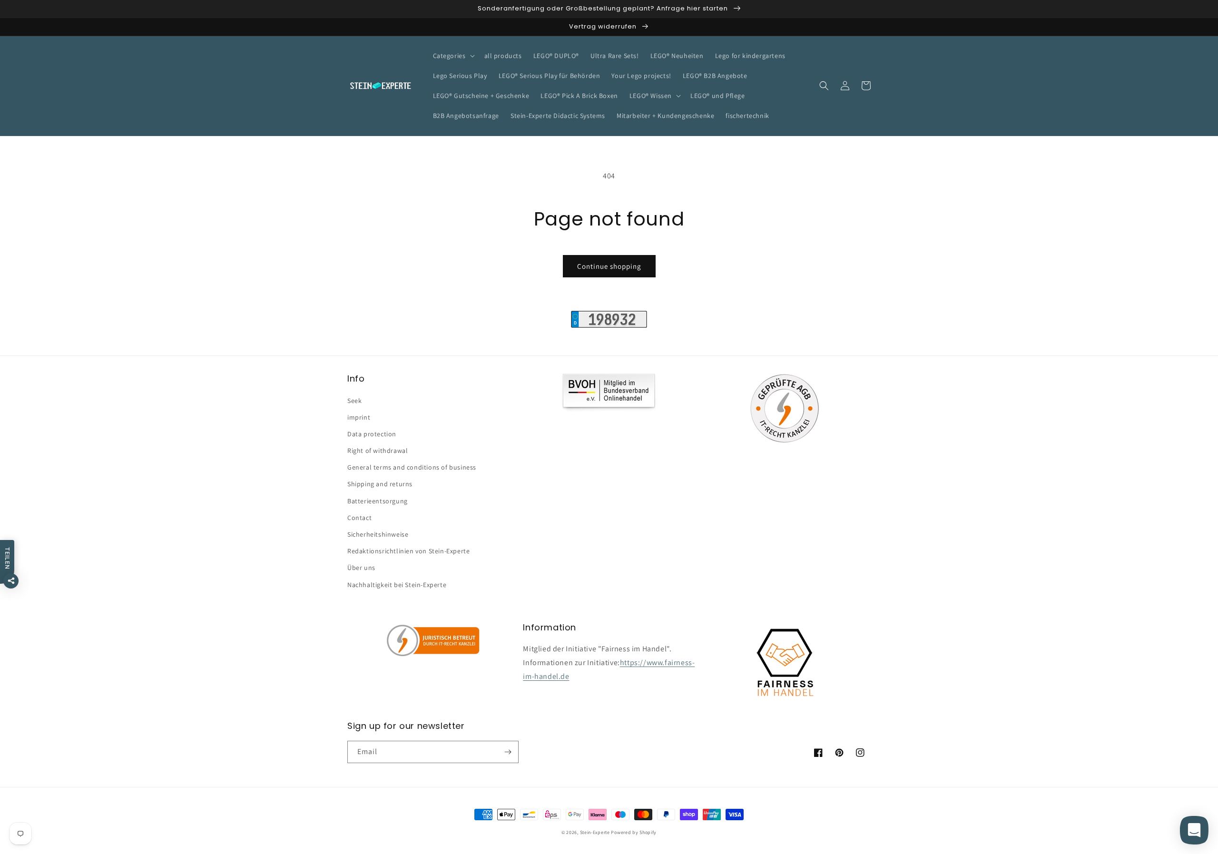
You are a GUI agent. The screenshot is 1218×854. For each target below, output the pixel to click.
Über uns (361, 567)
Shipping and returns (380, 484)
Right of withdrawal (377, 450)
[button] (453, 56)
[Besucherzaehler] (609, 325)
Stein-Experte (595, 832)
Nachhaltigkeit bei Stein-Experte (396, 584)
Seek (354, 400)
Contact (359, 517)
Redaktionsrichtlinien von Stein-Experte (408, 551)
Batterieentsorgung (377, 501)
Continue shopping (609, 266)
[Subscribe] (507, 752)
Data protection (371, 434)
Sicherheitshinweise (377, 534)
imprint (358, 417)
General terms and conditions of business (411, 467)
